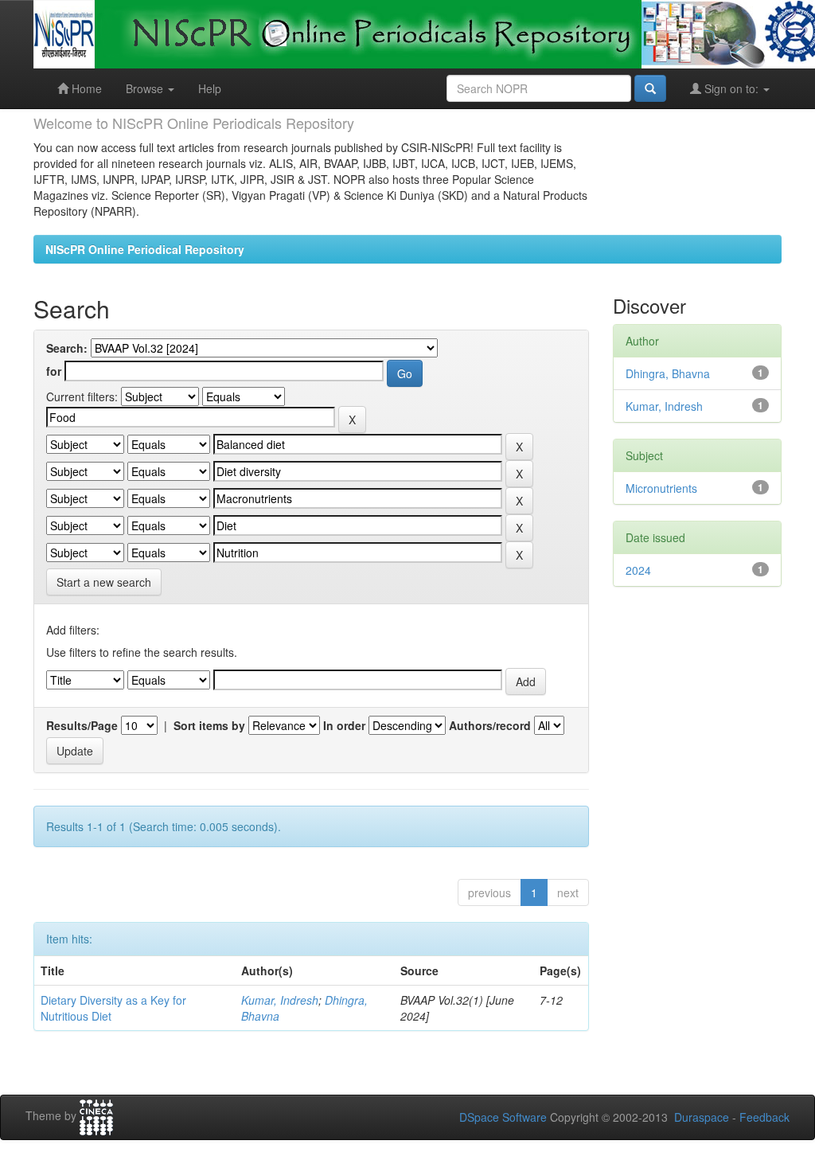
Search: (67, 348)
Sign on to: (731, 88)
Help (209, 88)
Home (85, 88)
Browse (146, 88)
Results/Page (82, 725)
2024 (638, 570)
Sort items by (209, 725)
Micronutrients (661, 488)
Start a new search (104, 582)
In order (344, 725)
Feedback (764, 1117)
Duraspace (701, 1117)
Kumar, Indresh (279, 1000)
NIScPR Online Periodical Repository (144, 249)
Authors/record (490, 725)
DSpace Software (503, 1117)
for (53, 371)
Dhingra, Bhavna (668, 373)
